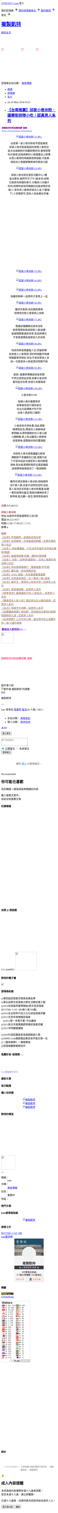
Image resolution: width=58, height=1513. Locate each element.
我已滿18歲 (7, 1507)
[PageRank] (7, 1296)
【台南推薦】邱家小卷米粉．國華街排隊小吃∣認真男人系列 (31, 115)
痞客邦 (17, 709)
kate (3, 692)
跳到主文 (6, 32)
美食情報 (27, 83)
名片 (9, 97)
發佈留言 (6, 752)
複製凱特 (11, 24)
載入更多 (6, 733)
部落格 (11, 93)
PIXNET (14, 1467)
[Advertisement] (29, 228)
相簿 (9, 89)
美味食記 (25, 718)
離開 (18, 1507)
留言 (24, 709)
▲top (4, 727)
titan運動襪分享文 (9, 1072)
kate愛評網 (7, 1236)
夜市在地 (25, 722)
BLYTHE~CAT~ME (11, 1233)
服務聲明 (34, 1470)
